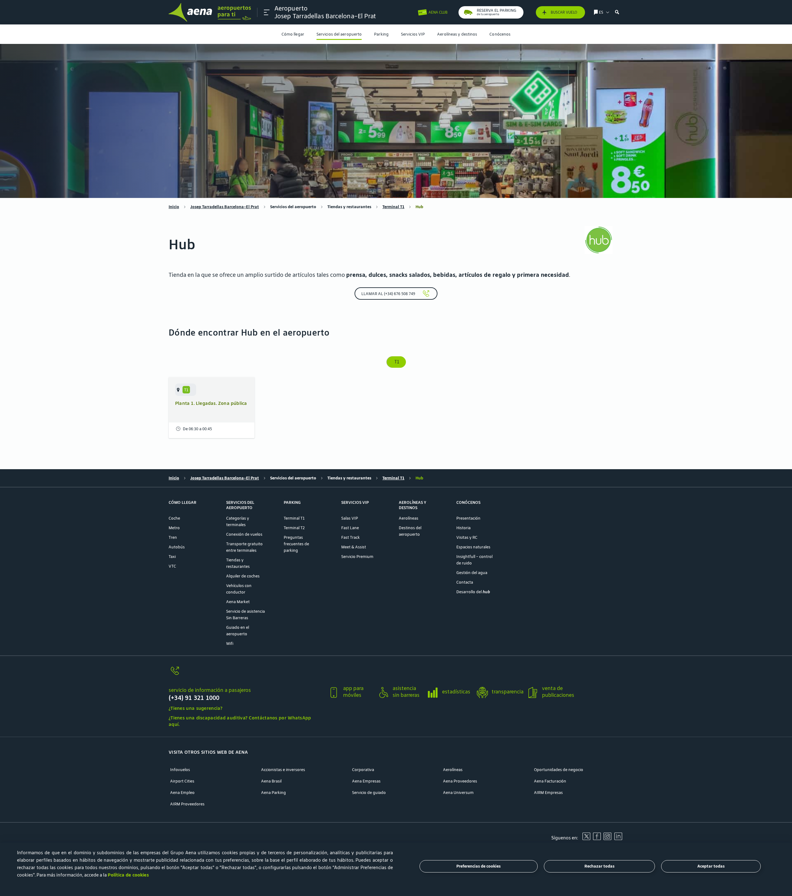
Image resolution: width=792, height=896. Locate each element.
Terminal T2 (294, 527)
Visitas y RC (466, 537)
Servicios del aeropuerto (339, 34)
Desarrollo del (473, 591)
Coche (174, 518)
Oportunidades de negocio (558, 769)
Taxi (172, 556)
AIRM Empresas (548, 792)
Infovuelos (180, 769)
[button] (266, 12)
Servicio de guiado (369, 792)
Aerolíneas (408, 518)
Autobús (177, 547)
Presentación (468, 518)
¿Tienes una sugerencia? (195, 708)
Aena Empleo (182, 792)
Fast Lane (350, 527)
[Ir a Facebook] (597, 838)
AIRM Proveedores (187, 804)
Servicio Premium (357, 556)
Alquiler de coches (243, 576)
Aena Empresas (366, 781)
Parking (381, 34)
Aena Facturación (550, 781)
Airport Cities (182, 781)
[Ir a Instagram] (607, 838)
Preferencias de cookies (478, 866)
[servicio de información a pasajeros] (246, 674)
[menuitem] (292, 34)
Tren (173, 537)
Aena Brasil (271, 781)
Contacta (464, 582)
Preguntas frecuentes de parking (296, 544)
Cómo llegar (293, 34)
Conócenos (499, 34)
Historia (463, 527)
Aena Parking (273, 792)
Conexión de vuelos (244, 534)
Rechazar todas (599, 866)
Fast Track (350, 537)
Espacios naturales (473, 547)
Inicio (174, 206)
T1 (396, 362)
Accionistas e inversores (283, 769)
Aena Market (238, 601)
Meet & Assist (353, 547)
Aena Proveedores (460, 781)
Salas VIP (349, 518)
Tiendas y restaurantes (349, 206)
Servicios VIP (413, 34)
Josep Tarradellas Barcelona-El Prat (224, 206)
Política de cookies (128, 875)
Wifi (229, 643)
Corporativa (363, 769)
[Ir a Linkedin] (618, 838)
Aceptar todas (711, 866)
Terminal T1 (393, 206)
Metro (174, 527)
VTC (172, 566)
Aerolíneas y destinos (457, 34)
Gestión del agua (471, 572)
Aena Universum (458, 792)
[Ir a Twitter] (586, 838)
